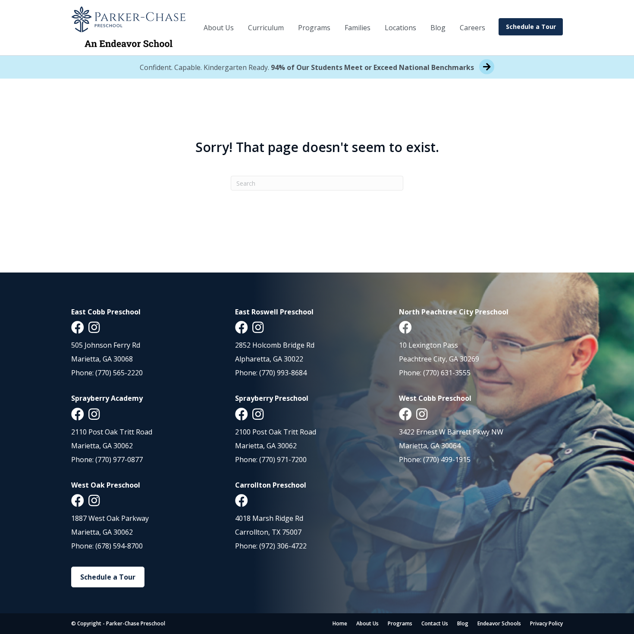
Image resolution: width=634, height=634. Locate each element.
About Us (219, 27)
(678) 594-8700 (119, 546)
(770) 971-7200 (283, 459)
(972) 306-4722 (283, 546)
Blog (438, 27)
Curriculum (266, 27)
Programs (314, 27)
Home (340, 623)
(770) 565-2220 (119, 372)
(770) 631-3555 (447, 372)
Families (357, 27)
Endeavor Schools (499, 623)
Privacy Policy (546, 623)
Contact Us (434, 623)
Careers (472, 27)
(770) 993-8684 (283, 372)
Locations (400, 27)
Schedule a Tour (531, 26)
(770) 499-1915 (447, 459)
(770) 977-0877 (119, 459)
